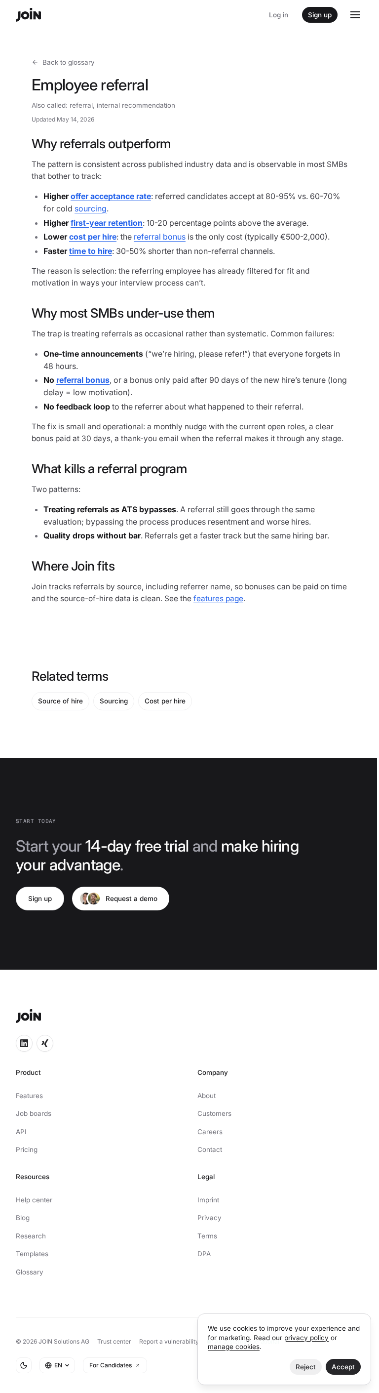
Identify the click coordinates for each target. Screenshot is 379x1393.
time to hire (90, 251)
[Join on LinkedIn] (24, 1043)
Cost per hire (165, 701)
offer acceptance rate (111, 196)
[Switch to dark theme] (24, 1365)
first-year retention (107, 223)
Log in (278, 15)
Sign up (320, 15)
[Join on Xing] (45, 1043)
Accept (343, 1367)
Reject (306, 1367)
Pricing (27, 1149)
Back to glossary (68, 62)
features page (218, 598)
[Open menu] (355, 15)
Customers (214, 1113)
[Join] (28, 15)
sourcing (91, 208)
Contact (209, 1149)
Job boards (33, 1113)
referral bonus (160, 237)
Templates (32, 1254)
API (21, 1132)
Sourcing (114, 701)
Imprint (208, 1200)
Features (29, 1096)
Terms (207, 1236)
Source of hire (60, 701)
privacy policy (306, 1338)
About (206, 1096)
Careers (210, 1132)
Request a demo (131, 898)
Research (31, 1236)
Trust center (114, 1341)
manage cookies (234, 1347)
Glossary (29, 1272)
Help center (34, 1200)
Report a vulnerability (169, 1341)
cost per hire (92, 237)
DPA (204, 1254)
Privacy (209, 1218)
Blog (23, 1218)
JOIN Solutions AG (63, 1341)
